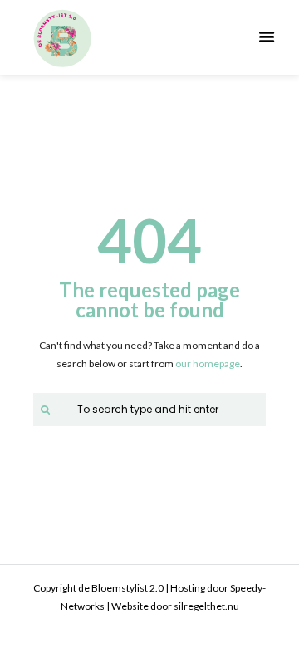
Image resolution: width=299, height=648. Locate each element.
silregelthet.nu (206, 606)
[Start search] (43, 409)
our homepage (207, 363)
